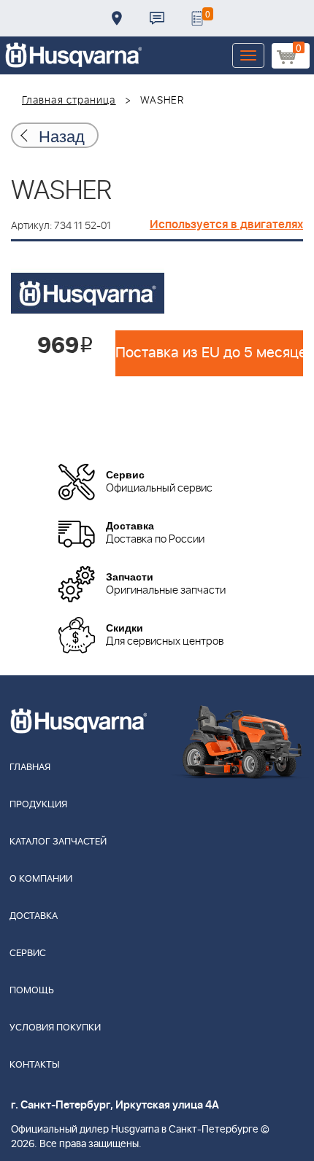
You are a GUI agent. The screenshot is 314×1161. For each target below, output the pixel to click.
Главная (29, 767)
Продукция (38, 805)
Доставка (117, 18)
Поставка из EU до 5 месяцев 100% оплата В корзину (209, 353)
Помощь (31, 991)
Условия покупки (55, 1028)
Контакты (157, 18)
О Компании (40, 879)
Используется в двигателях (226, 224)
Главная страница (69, 100)
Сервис (27, 953)
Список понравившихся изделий (197, 18)
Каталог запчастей (58, 842)
